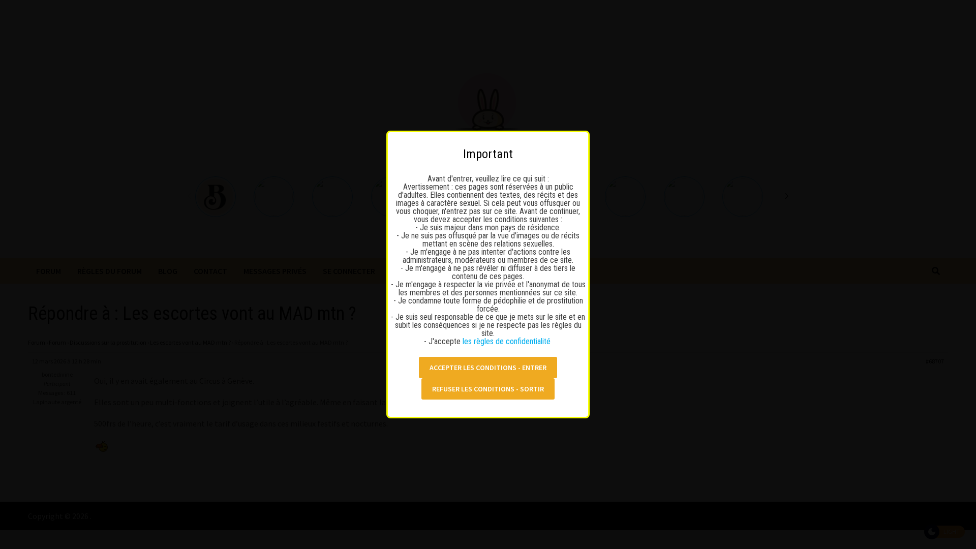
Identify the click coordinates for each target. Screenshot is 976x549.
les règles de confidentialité (508, 341)
